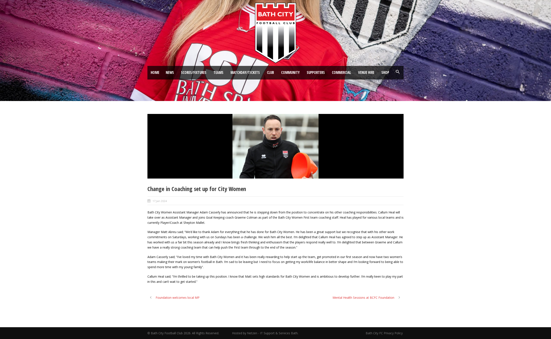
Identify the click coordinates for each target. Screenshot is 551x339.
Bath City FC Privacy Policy (385, 333)
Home (155, 72)
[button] (397, 72)
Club (270, 72)
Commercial (341, 72)
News (170, 72)
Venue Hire (366, 72)
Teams (218, 72)
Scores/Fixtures (193, 72)
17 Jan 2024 (159, 201)
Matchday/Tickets (245, 72)
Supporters (316, 72)
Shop (385, 72)
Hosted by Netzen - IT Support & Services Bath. (265, 333)
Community (290, 72)
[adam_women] (275, 146)
